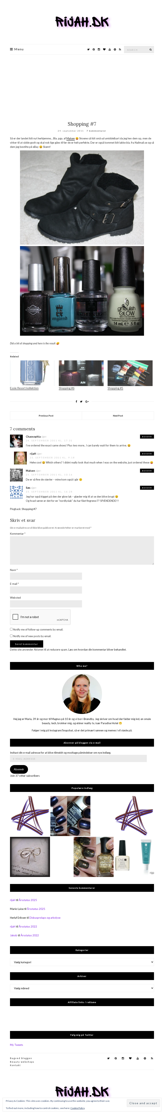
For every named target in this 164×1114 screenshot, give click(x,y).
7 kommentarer (96, 131)
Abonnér (19, 769)
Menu (18, 49)
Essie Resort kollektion (24, 388)
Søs (28, 487)
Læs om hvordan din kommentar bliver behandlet (97, 649)
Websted (15, 597)
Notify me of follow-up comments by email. (38, 629)
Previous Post (46, 415)
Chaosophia (33, 436)
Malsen (70, 138)
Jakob (13, 935)
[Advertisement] (82, 85)
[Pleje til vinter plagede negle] (134, 857)
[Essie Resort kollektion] (32, 373)
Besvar (147, 436)
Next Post (118, 415)
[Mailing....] (134, 816)
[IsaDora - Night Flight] (70, 816)
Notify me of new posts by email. (32, 636)
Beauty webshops (22, 1061)
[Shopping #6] (81, 373)
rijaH (33, 453)
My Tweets (16, 1044)
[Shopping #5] (130, 373)
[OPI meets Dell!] (30, 816)
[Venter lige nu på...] (30, 857)
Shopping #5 (115, 388)
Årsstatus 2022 (28, 926)
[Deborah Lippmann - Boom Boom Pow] (94, 857)
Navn (14, 570)
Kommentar (17, 533)
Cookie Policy (77, 1108)
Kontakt (15, 1065)
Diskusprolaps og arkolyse (44, 917)
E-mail (14, 583)
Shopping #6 (66, 388)
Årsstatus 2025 (28, 900)
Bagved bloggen (21, 1058)
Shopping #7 (29, 509)
